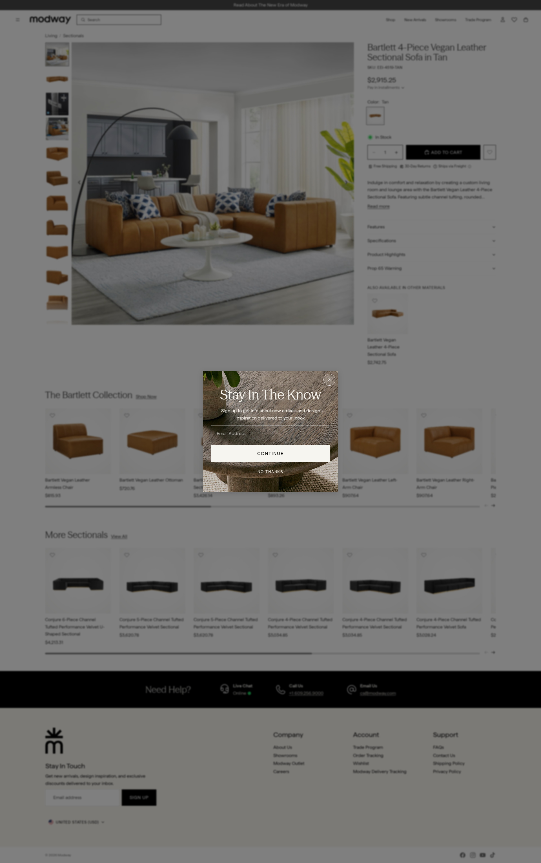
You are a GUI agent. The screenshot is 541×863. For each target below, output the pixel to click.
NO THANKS (270, 471)
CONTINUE (270, 453)
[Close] (329, 380)
